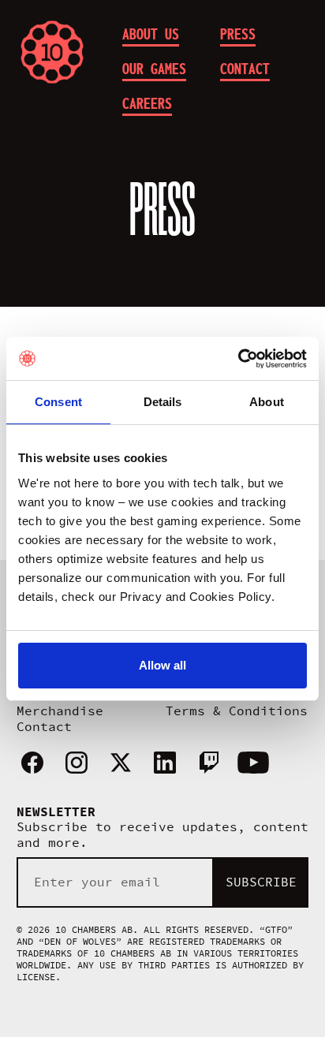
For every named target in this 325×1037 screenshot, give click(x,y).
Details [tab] (163, 401)
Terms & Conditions (237, 711)
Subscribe (261, 882)
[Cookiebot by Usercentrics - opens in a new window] (238, 359)
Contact (44, 727)
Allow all (162, 665)
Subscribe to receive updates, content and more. (162, 835)
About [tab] (266, 401)
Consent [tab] (58, 401)
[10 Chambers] (65, 52)
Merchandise (60, 711)
